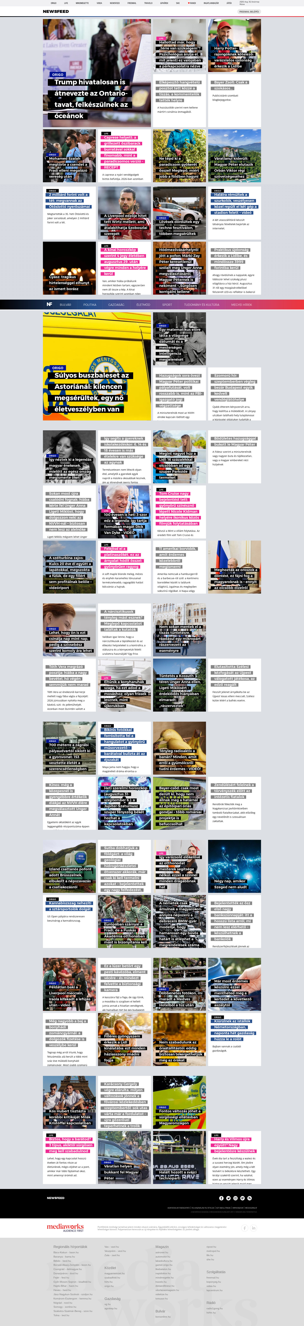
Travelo (148, 3)
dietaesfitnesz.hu (165, 1285)
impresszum (237, 1208)
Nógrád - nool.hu (62, 1302)
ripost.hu (211, 1246)
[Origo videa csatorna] (242, 1198)
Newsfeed (115, 3)
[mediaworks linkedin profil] (253, 1228)
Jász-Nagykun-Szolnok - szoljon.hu (73, 1294)
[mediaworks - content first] (65, 1228)
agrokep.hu (110, 1308)
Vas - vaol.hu (111, 1246)
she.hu (210, 1259)
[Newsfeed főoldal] (56, 1198)
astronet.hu (162, 1252)
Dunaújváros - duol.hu (65, 1273)
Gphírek (164, 3)
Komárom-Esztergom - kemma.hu (72, 1298)
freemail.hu (213, 1277)
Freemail (132, 3)
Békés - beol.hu (62, 1260)
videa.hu (211, 1286)
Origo (53, 3)
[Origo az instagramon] (235, 1198)
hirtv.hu (108, 1281)
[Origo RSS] (249, 1198)
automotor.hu (163, 1256)
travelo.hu (161, 1281)
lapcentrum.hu (215, 1290)
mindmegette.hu (165, 1277)
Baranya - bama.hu (64, 1256)
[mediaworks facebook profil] (244, 1228)
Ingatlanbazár (211, 3)
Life (66, 3)
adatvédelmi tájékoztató (178, 1208)
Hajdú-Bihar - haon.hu (65, 1285)
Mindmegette (82, 3)
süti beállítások (223, 1208)
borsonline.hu (163, 1316)
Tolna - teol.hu (61, 1315)
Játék (229, 3)
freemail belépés (249, 11)
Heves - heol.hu (62, 1290)
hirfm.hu (211, 1312)
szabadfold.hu (112, 1277)
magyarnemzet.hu (114, 1273)
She (178, 3)
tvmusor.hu (162, 1298)
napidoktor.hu (163, 1273)
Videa (99, 3)
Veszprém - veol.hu (115, 1251)
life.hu (210, 1255)
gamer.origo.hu (164, 1264)
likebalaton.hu (163, 1269)
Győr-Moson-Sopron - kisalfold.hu (72, 1281)
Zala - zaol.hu (112, 1255)
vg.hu (107, 1304)
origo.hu (109, 1286)
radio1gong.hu (215, 1308)
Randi (193, 3)
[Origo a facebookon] (221, 1198)
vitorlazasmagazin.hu (167, 1290)
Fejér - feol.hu (61, 1277)
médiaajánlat (251, 1208)
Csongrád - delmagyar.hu (67, 1269)
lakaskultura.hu (164, 1260)
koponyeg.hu (214, 1281)
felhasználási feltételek (203, 1208)
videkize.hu (162, 1294)
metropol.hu (213, 1251)
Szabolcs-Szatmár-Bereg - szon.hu (72, 1311)
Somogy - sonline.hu (64, 1306)
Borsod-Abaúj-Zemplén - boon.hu (72, 1264)
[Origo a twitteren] (228, 1198)
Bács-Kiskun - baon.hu (66, 1252)
